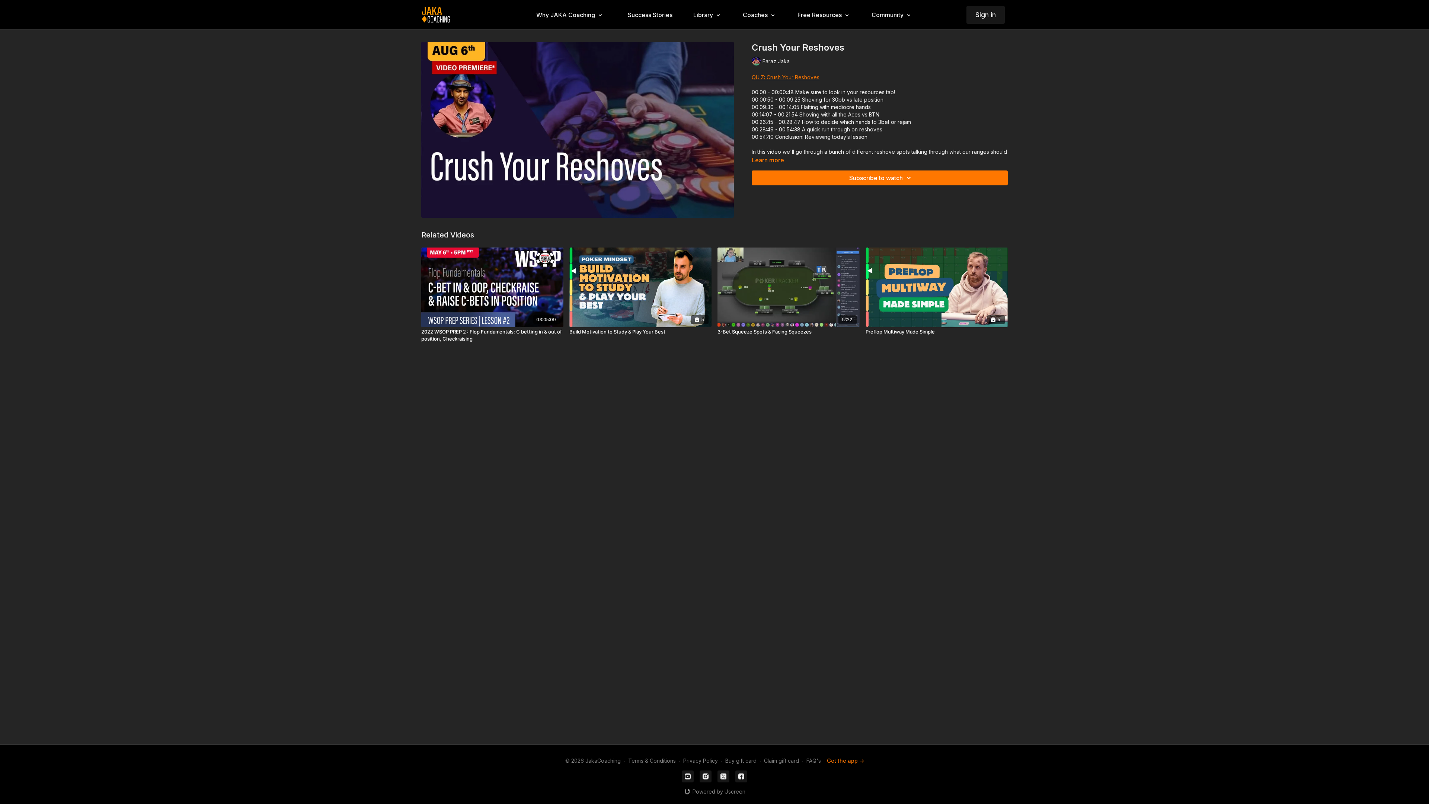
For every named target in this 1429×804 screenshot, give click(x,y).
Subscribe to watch (876, 178)
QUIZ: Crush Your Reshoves (785, 77)
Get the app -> (845, 760)
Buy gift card (741, 760)
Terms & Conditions (652, 760)
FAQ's (813, 760)
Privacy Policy (700, 760)
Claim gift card (781, 760)
